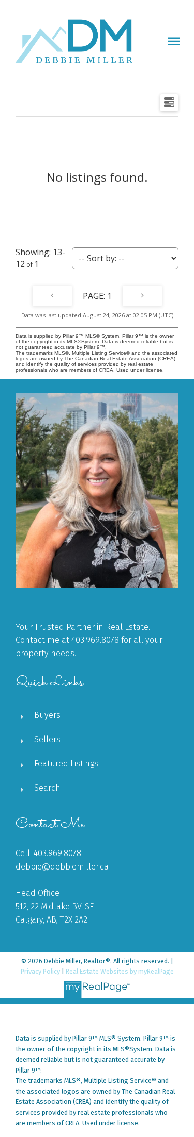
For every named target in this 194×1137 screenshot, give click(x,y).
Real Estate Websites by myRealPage (120, 971)
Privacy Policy (40, 971)
